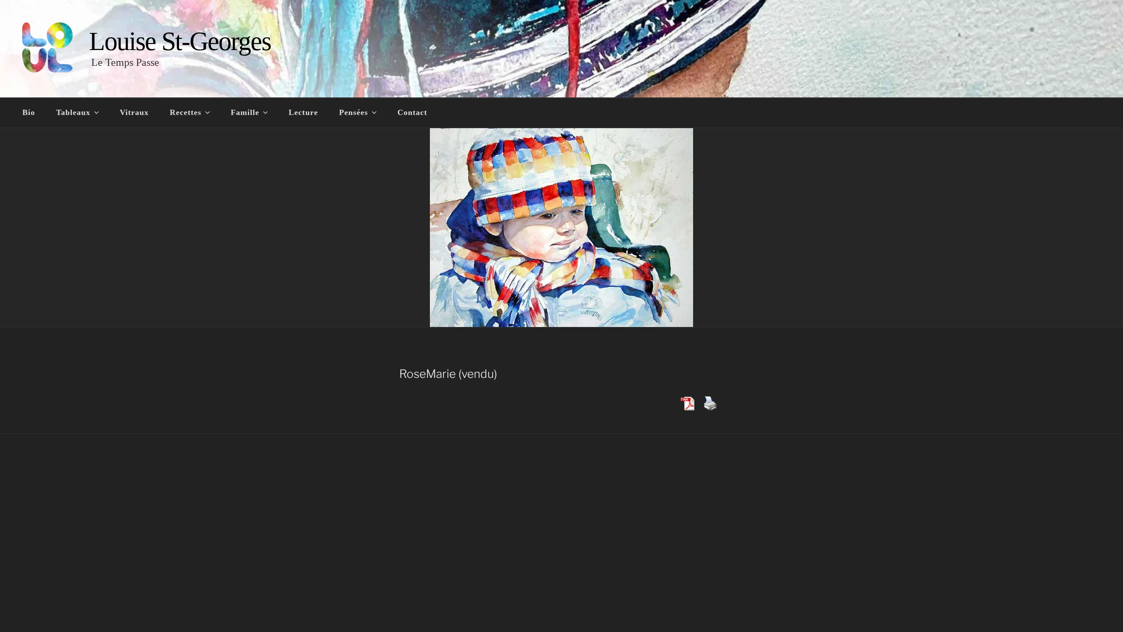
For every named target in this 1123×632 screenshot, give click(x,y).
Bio (28, 112)
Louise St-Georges (180, 41)
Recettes (185, 112)
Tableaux (73, 112)
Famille (245, 112)
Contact (412, 112)
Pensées (353, 112)
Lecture (303, 112)
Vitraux (134, 112)
